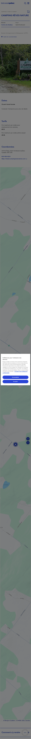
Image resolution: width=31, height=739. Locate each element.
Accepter (15, 381)
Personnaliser (15, 377)
